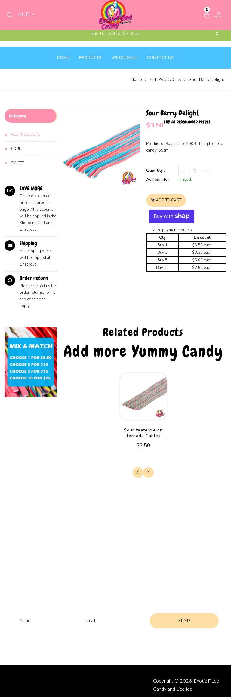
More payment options (172, 230)
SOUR (16, 149)
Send (184, 620)
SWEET (17, 163)
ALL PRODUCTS (165, 79)
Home (136, 79)
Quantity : (155, 170)
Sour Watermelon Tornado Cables (143, 433)
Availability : (157, 180)
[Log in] (218, 15)
